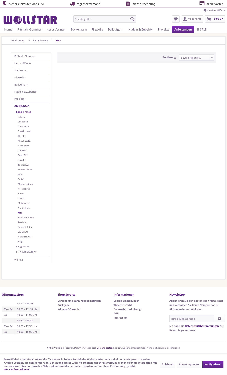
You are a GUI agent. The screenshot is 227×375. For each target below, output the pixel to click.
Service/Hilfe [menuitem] (214, 10)
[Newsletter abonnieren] (219, 318)
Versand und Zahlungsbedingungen (79, 300)
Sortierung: (169, 57)
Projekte (19, 98)
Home (21, 193)
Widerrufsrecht (123, 305)
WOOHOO (23, 231)
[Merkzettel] (176, 19)
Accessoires (24, 188)
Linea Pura (23, 126)
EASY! (21, 179)
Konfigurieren (212, 364)
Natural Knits (25, 236)
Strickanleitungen (26, 251)
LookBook (23, 121)
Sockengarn (21, 70)
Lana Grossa (23, 112)
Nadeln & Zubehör (25, 91)
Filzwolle (19, 77)
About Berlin (24, 140)
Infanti (21, 116)
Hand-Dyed (23, 145)
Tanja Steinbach (26, 217)
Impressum (121, 317)
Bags (20, 241)
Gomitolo (22, 150)
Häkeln (21, 160)
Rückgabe (64, 305)
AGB (116, 313)
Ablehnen (167, 364)
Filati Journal (24, 131)
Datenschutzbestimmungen (202, 326)
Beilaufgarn (21, 84)
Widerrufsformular (69, 309)
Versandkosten (105, 347)
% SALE (18, 259)
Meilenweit (23, 203)
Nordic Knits (24, 207)
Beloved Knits (25, 227)
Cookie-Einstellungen (126, 300)
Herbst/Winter (22, 63)
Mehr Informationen (16, 369)
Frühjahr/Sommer (24, 56)
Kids (20, 174)
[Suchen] (132, 19)
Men (20, 212)
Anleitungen (21, 106)
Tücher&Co (23, 164)
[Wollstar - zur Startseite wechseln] (30, 19)
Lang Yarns (22, 246)
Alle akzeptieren (189, 364)
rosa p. (21, 198)
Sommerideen (25, 169)
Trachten (22, 222)
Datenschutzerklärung (127, 309)
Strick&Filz (23, 155)
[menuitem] (104, 19)
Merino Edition (25, 183)
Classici (21, 136)
